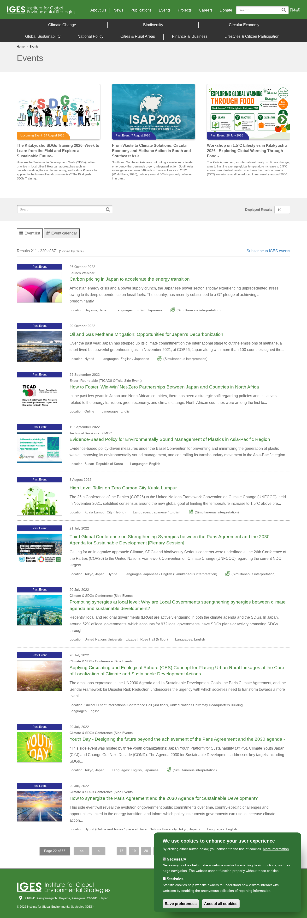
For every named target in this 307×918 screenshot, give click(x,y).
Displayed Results (258, 209)
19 (135, 851)
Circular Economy (244, 25)
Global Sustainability (42, 36)
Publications (141, 10)
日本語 (295, 10)
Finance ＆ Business (189, 36)
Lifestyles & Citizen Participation (251, 36)
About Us (98, 10)
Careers (206, 10)
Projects (185, 10)
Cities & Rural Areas (137, 36)
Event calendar (64, 233)
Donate (226, 10)
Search (285, 7)
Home (21, 46)
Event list (32, 233)
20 (147, 851)
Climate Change (62, 25)
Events (165, 10)
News (118, 10)
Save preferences (181, 904)
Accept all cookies (220, 904)
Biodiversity (153, 25)
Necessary (176, 859)
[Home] (43, 11)
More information (276, 849)
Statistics (175, 879)
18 (123, 851)
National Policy (90, 36)
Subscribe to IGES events (268, 251)
